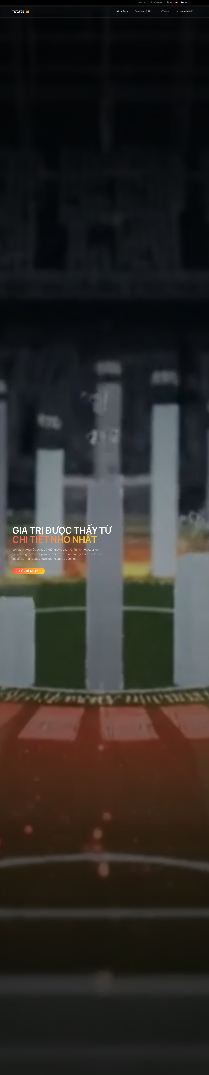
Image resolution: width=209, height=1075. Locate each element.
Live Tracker (164, 11)
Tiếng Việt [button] (184, 2)
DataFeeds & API (143, 11)
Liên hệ (168, 2)
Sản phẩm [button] (121, 11)
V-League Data (184, 11)
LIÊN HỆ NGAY (28, 571)
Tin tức (142, 2)
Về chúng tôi (156, 2)
